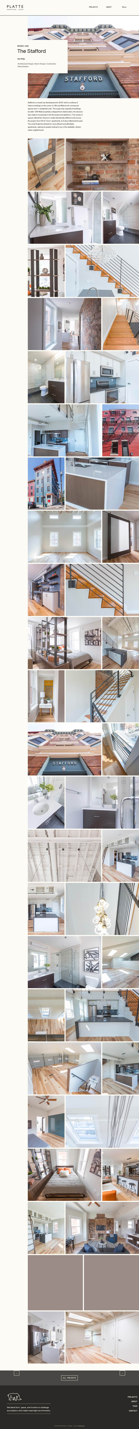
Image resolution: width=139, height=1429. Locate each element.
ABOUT (134, 1401)
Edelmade (81, 1426)
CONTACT (133, 1410)
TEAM (134, 1406)
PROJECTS (132, 1397)
